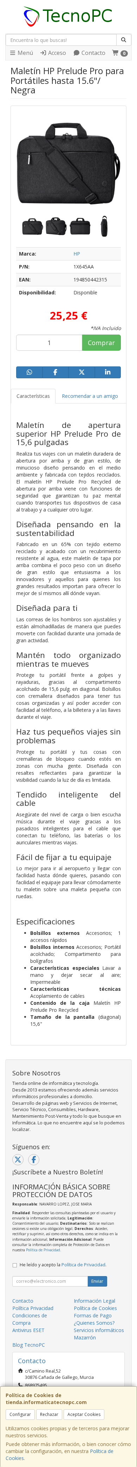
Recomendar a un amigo (90, 396)
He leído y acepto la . (63, 1265)
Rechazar (49, 1414)
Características (33, 396)
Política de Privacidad (43, 1249)
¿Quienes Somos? (94, 1322)
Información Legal (94, 1300)
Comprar (101, 342)
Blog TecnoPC (28, 1344)
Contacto (92, 53)
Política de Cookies (95, 1308)
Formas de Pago (93, 1315)
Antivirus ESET (28, 1330)
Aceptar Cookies (83, 1414)
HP (76, 253)
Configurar (20, 1414)
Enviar (97, 1281)
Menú (24, 53)
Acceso (56, 53)
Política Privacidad (32, 1308)
